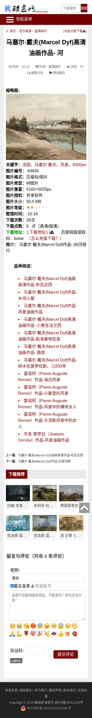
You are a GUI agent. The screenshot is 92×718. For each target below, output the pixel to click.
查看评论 (36, 73)
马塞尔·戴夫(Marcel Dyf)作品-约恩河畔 (44, 461)
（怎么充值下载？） (45, 238)
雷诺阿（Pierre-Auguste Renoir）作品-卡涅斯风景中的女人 (47, 420)
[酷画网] (22, 8)
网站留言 (26, 690)
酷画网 (39, 702)
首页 (13, 31)
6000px (79, 165)
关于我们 (40, 690)
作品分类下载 (73, 31)
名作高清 (25, 31)
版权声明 (55, 690)
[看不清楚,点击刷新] (16, 660)
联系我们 (69, 690)
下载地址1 (38, 232)
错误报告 (58, 73)
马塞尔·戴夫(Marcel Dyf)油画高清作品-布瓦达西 (50, 455)
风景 (64, 165)
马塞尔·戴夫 (45, 165)
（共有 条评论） (48, 556)
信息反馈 (11, 690)
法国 (26, 165)
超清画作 (41, 31)
